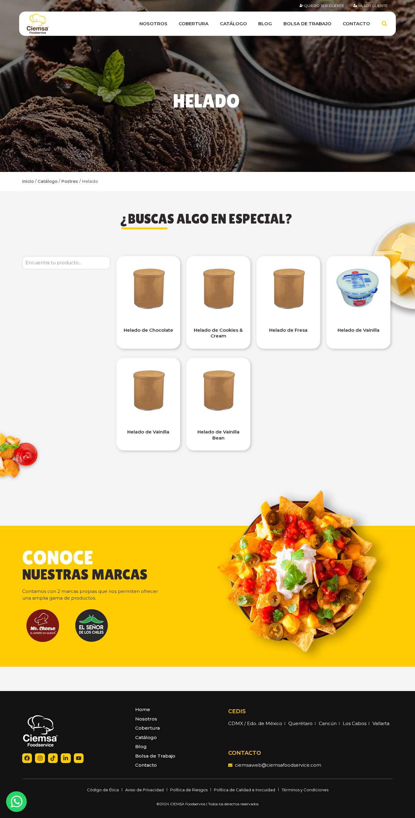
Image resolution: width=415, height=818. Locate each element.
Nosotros (153, 23)
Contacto (356, 23)
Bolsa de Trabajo (307, 23)
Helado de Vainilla (358, 330)
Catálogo (233, 23)
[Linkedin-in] (65, 758)
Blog (265, 23)
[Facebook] (27, 758)
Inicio (28, 181)
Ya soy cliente (373, 5)
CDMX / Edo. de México (255, 723)
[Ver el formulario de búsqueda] (384, 23)
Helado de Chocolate (148, 330)
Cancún (328, 723)
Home (142, 709)
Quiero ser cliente (324, 5)
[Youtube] (79, 758)
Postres (69, 181)
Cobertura (193, 23)
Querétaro (300, 723)
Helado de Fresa (288, 330)
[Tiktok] (53, 758)
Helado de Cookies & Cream (218, 333)
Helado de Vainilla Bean (218, 435)
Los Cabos (354, 723)
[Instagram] (40, 758)
